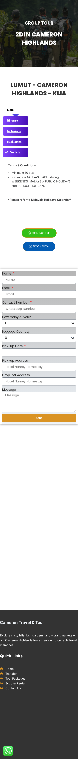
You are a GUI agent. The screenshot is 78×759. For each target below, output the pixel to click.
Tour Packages (15, 678)
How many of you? (16, 317)
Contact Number (16, 302)
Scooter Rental (15, 683)
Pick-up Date (13, 346)
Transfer (11, 674)
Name (7, 273)
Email (6, 288)
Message (9, 389)
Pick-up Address (15, 360)
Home (9, 669)
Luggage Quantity (16, 331)
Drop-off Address (16, 375)
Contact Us (13, 688)
